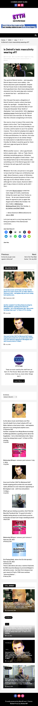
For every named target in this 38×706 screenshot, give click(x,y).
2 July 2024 (7, 344)
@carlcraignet (17, 190)
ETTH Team (8, 56)
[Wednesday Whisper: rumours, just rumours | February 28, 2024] (19, 527)
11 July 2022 (16, 56)
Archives (6, 395)
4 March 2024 (9, 686)
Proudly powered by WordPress (16, 701)
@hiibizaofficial (11, 206)
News (22, 56)
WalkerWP (24, 703)
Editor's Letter (9, 600)
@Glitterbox (19, 204)
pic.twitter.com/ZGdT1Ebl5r (15, 208)
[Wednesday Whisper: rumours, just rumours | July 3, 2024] (19, 450)
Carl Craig (30, 56)
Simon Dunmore (25, 58)
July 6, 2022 (10, 215)
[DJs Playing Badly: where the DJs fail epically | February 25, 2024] (19, 549)
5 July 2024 (7, 313)
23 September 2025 (9, 298)
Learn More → (19, 381)
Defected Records (8, 58)
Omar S (18, 58)
